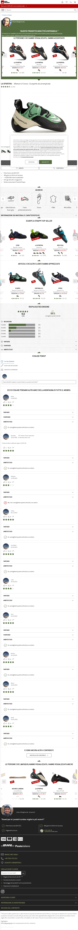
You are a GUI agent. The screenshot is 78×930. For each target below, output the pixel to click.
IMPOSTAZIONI (31, 162)
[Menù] (3, 10)
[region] (39, 151)
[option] (39, 116)
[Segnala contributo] (13, 402)
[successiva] (73, 55)
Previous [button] (3, 199)
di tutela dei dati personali (27, 157)
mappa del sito (8, 923)
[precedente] (5, 55)
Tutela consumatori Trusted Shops (14, 182)
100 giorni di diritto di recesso (13, 175)
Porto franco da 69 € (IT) (11, 173)
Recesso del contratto (10, 908)
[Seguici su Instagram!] (4, 892)
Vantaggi (6, 412)
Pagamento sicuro (11, 830)
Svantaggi (6, 417)
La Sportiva (6, 83)
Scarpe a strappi (7, 15)
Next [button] (75, 199)
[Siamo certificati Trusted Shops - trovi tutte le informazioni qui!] (42, 831)
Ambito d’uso (7, 422)
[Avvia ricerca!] (75, 10)
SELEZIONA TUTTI (45, 162)
